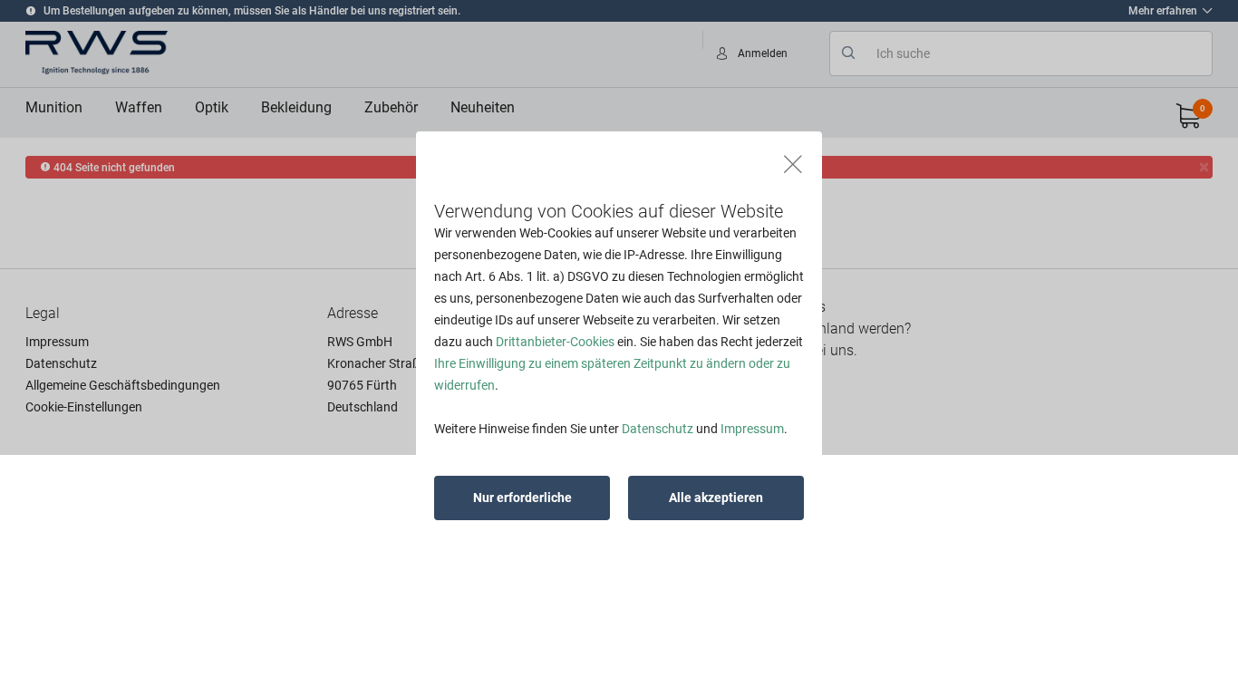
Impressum (752, 428)
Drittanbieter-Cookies (555, 341)
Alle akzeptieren (716, 497)
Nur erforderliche (522, 497)
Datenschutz (657, 428)
